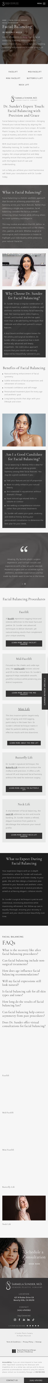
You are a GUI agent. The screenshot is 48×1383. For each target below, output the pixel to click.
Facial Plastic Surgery (18, 20)
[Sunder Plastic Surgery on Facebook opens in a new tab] (19, 1319)
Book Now (34, 1264)
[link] (24, 1310)
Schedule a (34, 1254)
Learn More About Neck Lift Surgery (24, 836)
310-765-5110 (40, 1372)
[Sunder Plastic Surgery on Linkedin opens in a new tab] (28, 1319)
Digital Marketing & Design (26, 1351)
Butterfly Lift (11, 767)
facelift (11, 619)
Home (4, 20)
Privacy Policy (28, 1342)
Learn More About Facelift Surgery (24, 643)
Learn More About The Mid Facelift (24, 694)
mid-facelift (19, 669)
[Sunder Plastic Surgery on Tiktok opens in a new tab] (33, 1319)
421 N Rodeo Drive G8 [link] (24, 1298)
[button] (44, 4)
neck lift (9, 814)
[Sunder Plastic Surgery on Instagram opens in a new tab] (15, 1319)
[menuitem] (14, 1319)
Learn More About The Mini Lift (24, 743)
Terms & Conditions (14, 1342)
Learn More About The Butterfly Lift (24, 789)
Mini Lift (24, 709)
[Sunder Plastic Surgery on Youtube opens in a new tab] (24, 1319)
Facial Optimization (10, 23)
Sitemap (38, 1342)
